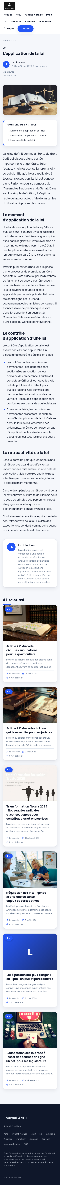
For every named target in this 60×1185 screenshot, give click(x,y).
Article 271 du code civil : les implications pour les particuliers (21, 650)
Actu (18, 14)
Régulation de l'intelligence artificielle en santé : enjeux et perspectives (26, 897)
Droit (49, 14)
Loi (5, 21)
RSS (26, 1144)
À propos (9, 28)
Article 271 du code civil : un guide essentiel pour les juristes (29, 730)
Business (30, 21)
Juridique (16, 21)
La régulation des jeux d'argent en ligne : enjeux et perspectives (29, 977)
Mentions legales (12, 1144)
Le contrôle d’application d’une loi (28, 135)
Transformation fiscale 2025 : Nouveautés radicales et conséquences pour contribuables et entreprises (27, 812)
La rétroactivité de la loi (22, 140)
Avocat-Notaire (34, 14)
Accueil (8, 14)
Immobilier (45, 21)
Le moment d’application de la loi (27, 130)
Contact (25, 28)
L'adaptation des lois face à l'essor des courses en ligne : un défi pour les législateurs (26, 1057)
